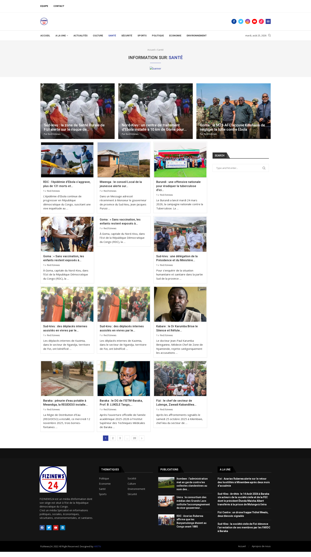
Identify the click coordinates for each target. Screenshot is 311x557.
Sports (142, 35)
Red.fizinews (54, 134)
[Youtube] (254, 21)
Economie (175, 35)
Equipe (44, 6)
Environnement (197, 35)
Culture (98, 35)
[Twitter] (240, 21)
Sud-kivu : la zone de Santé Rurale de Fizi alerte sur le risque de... (74, 127)
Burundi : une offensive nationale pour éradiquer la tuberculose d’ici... (178, 186)
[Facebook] (233, 21)
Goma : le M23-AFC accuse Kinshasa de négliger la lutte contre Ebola (232, 127)
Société (132, 478)
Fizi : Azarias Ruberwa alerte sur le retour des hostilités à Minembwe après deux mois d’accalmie (244, 482)
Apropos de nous (261, 546)
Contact (58, 6)
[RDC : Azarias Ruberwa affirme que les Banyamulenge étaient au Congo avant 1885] (166, 519)
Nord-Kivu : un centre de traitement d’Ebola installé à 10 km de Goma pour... (154, 127)
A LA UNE (60, 35)
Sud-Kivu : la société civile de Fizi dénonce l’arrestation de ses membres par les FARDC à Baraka (244, 527)
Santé (112, 35)
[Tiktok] (261, 21)
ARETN (97, 546)
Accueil (45, 35)
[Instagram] (247, 21)
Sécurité (126, 35)
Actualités (80, 35)
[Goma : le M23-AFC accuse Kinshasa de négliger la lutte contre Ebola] (233, 111)
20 (134, 438)
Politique (158, 35)
